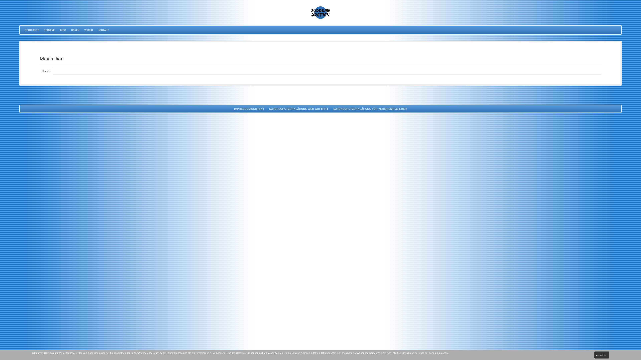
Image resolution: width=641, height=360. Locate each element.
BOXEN (75, 30)
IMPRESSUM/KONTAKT (249, 109)
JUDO (63, 30)
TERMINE (49, 30)
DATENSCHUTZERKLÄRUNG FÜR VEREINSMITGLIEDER (370, 109)
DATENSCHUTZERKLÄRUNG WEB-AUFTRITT (298, 109)
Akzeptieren (601, 355)
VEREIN (88, 30)
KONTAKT (103, 30)
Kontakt (46, 71)
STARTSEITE (32, 30)
